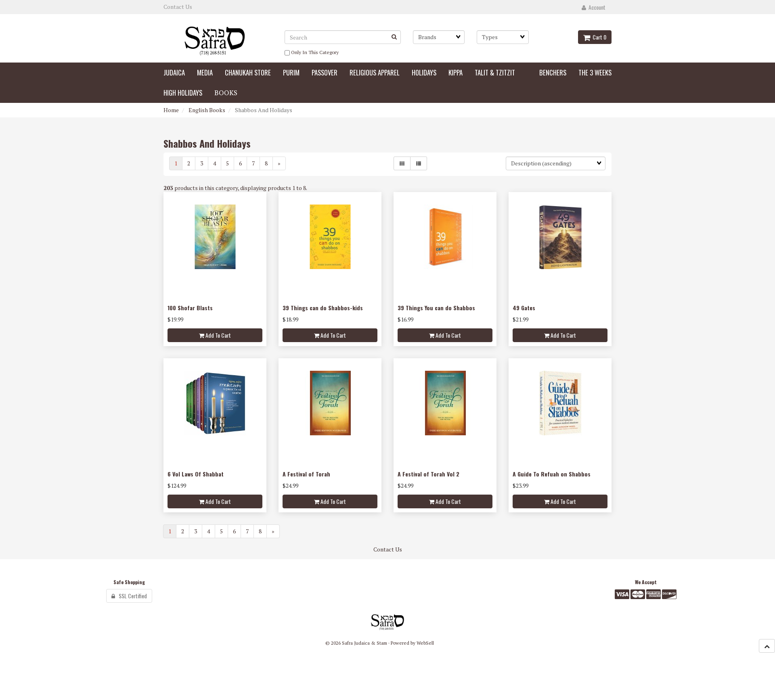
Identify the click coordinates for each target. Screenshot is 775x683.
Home (171, 110)
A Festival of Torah (306, 474)
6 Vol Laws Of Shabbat (196, 474)
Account (595, 7)
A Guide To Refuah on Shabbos (552, 474)
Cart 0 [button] (598, 37)
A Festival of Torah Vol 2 (428, 474)
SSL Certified (131, 595)
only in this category (314, 52)
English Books (207, 110)
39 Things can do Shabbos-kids (323, 307)
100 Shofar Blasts (190, 307)
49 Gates (524, 307)
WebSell (425, 643)
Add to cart (217, 335)
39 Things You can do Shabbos (436, 307)
